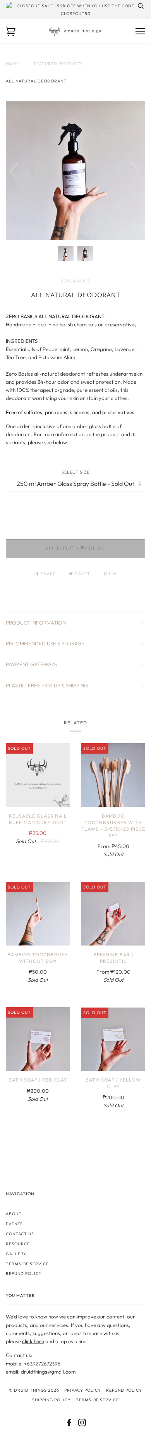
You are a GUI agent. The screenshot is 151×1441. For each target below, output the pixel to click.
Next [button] (131, 170)
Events (14, 1223)
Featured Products (58, 63)
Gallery (16, 1253)
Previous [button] (19, 170)
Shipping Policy (51, 1399)
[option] (75, 170)
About (14, 1213)
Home (12, 63)
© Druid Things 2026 (34, 1390)
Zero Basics (75, 281)
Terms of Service (27, 1263)
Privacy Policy (82, 1390)
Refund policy (24, 1273)
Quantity (76, 507)
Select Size (75, 472)
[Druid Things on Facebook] (69, 1424)
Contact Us (20, 1233)
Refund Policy (124, 1390)
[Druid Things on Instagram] (82, 1424)
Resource (18, 1243)
